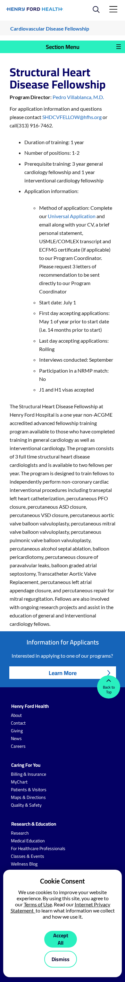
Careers (18, 746)
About (16, 715)
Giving (17, 730)
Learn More (63, 673)
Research (20, 833)
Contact (18, 723)
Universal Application (72, 216)
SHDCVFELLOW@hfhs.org (72, 117)
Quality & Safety (26, 805)
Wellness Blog (24, 863)
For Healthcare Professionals (38, 848)
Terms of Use (38, 904)
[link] (34, 9)
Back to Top (109, 689)
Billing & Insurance (28, 774)
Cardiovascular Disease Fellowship (49, 28)
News (16, 738)
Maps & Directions (28, 797)
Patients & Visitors (28, 789)
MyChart (19, 781)
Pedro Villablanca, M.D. (78, 97)
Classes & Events (27, 856)
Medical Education (28, 840)
